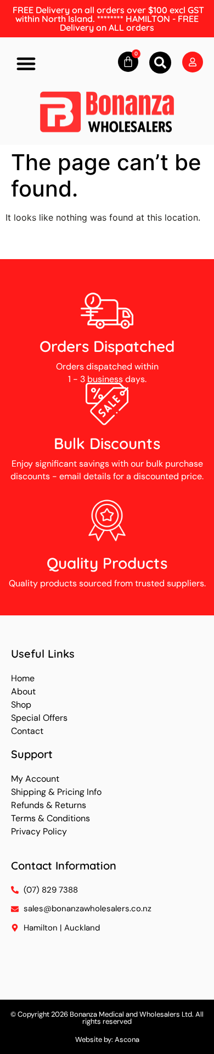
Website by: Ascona (107, 1039)
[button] (26, 63)
